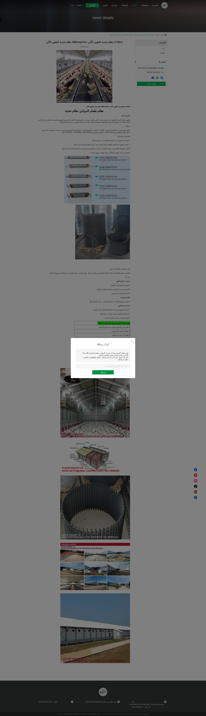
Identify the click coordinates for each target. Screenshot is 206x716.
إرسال (103, 372)
